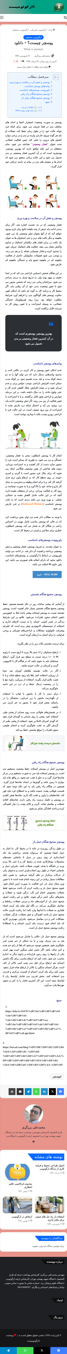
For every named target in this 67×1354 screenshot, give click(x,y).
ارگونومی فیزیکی (38, 30)
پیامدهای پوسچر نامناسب (37, 86)
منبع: (47, 102)
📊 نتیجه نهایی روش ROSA (26, 110)
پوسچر (56, 1076)
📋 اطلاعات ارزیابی (29, 107)
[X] (52, 1091)
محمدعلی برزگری (42, 56)
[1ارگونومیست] (33, 7)
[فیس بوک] (60, 1091)
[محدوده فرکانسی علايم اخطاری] (17, 1172)
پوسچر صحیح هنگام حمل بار (35, 98)
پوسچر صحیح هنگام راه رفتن (35, 94)
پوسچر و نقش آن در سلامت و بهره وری (29, 82)
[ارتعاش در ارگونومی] (17, 1205)
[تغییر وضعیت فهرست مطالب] (54, 77)
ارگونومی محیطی (20, 30)
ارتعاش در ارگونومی (22, 1216)
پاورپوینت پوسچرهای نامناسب (35, 90)
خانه (50, 30)
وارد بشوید (37, 1246)
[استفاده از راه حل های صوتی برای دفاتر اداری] (49, 1205)
